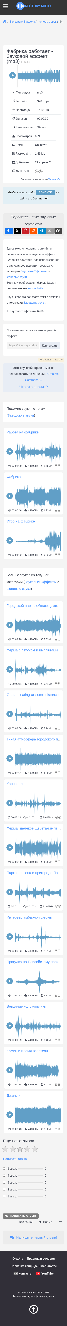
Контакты (25, 1273)
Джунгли (14, 1095)
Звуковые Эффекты (34, 271)
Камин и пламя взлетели (27, 1051)
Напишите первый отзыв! (36, 1237)
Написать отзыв (15, 1159)
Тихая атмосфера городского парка (36, 739)
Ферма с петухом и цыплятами (32, 650)
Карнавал (15, 784)
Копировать (50, 344)
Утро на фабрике (21, 521)
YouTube (47, 1273)
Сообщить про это (52, 359)
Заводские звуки (34, 302)
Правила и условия (41, 1258)
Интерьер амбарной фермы (30, 917)
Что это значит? (33, 387)
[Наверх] (33, 1312)
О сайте (18, 1258)
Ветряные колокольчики (26, 1006)
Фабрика (14, 477)
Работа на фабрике (23, 432)
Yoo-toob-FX (54, 179)
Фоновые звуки (17, 277)
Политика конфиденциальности (34, 1266)
